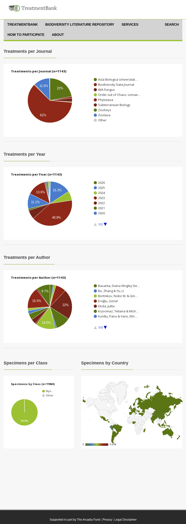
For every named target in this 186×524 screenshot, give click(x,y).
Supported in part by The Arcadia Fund (75, 519)
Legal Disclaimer (125, 519)
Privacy (107, 519)
